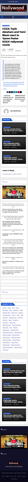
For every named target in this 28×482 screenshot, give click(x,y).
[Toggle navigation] (13, 17)
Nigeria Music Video (16, 325)
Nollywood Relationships (8, 347)
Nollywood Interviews (16, 337)
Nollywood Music (6, 342)
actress (17, 307)
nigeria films (5, 322)
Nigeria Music (12, 322)
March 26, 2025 (8, 419)
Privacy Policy (14, 478)
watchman (11, 49)
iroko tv (13, 315)
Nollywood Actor (6, 330)
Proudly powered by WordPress (7, 472)
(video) (9, 307)
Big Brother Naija (6, 312)
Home (3, 476)
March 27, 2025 (8, 389)
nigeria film (15, 320)
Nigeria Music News (7, 325)
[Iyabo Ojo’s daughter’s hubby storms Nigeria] (13, 258)
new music (20, 317)
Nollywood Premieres (15, 345)
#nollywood (18, 50)
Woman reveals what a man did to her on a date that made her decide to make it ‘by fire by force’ (12, 211)
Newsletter (24, 476)
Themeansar (24, 472)
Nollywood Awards (18, 332)
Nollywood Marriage (7, 340)
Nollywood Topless (18, 347)
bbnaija (21, 310)
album (10, 310)
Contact (19, 476)
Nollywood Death (15, 335)
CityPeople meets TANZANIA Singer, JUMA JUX (12, 159)
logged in (10, 174)
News (12, 476)
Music (15, 476)
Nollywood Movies (16, 340)
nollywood (15, 327)
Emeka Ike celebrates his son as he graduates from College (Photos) (8, 99)
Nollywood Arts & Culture (8, 332)
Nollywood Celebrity (7, 335)
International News (6, 315)
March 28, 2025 (8, 374)
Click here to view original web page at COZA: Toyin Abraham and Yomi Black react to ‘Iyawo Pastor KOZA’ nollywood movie (13, 84)
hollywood (21, 312)
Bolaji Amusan (14, 312)
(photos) (4, 307)
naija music (5, 317)
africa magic (5, 310)
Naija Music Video (12, 317)
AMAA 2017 (15, 310)
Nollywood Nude (6, 345)
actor (13, 307)
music (18, 315)
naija (22, 315)
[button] (23, 17)
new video (5, 320)
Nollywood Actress (14, 330)
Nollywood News (6, 25)
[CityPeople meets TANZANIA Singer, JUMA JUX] (13, 230)
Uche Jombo (5, 350)
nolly (11, 327)
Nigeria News (5, 327)
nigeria (10, 320)
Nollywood (7, 476)
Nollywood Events (6, 337)
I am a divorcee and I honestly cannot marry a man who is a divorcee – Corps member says (13, 272)
